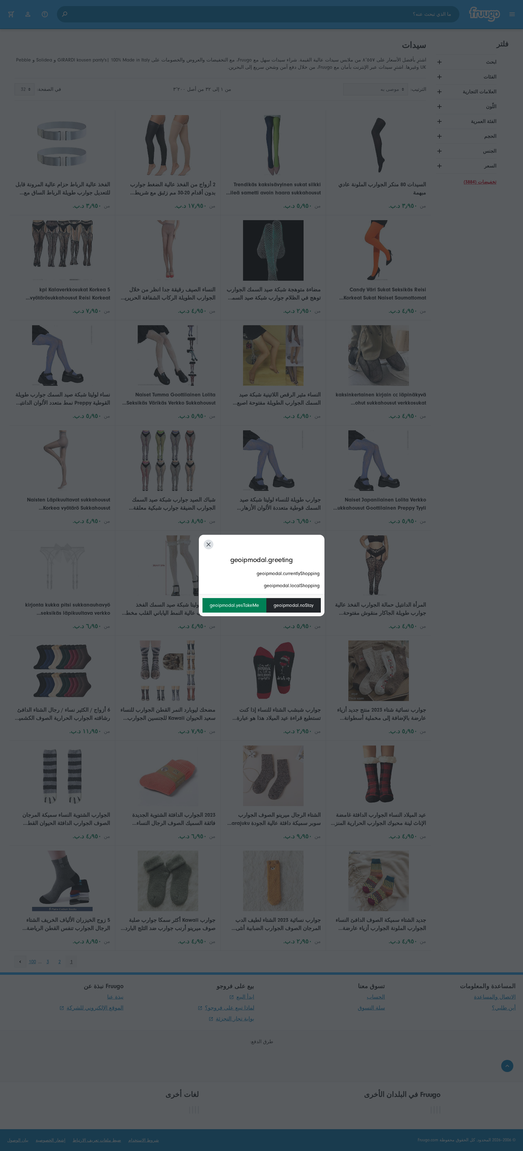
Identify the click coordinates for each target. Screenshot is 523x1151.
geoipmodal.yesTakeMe (234, 605)
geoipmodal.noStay (294, 605)
